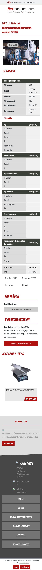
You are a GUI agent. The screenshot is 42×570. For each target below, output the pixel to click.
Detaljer (32, 399)
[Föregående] (3, 52)
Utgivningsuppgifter (21, 544)
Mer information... (24, 563)
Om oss (21, 508)
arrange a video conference (21, 343)
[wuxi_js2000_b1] (21, 52)
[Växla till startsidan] (21, 10)
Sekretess (21, 535)
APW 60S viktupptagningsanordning (20, 390)
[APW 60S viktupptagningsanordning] (21, 374)
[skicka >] (38, 52)
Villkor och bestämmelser (21, 517)
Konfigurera (25, 567)
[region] (21, 52)
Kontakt (21, 499)
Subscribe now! (8, 443)
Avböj (16, 567)
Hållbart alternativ (21, 526)
